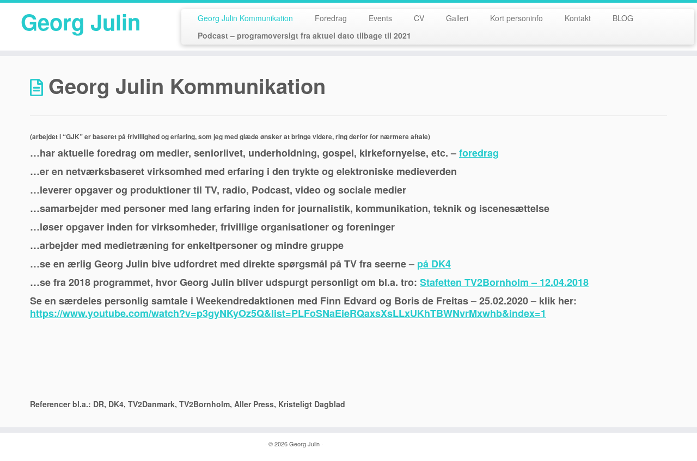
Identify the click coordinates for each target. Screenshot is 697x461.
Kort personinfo (516, 18)
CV (419, 18)
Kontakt (578, 18)
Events (380, 18)
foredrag (479, 153)
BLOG (623, 18)
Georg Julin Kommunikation (245, 18)
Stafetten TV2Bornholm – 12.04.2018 (504, 282)
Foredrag (331, 18)
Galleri (457, 18)
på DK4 (434, 264)
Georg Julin (80, 22)
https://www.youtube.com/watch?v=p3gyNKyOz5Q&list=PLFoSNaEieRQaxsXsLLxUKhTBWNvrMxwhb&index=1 (288, 313)
